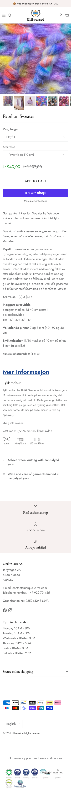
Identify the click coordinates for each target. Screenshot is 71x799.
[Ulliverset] (35, 15)
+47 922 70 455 (39, 592)
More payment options (35, 200)
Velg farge (10, 129)
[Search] (11, 15)
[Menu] (4, 15)
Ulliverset (16, 733)
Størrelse (9, 147)
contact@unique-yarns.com (29, 588)
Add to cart (35, 181)
